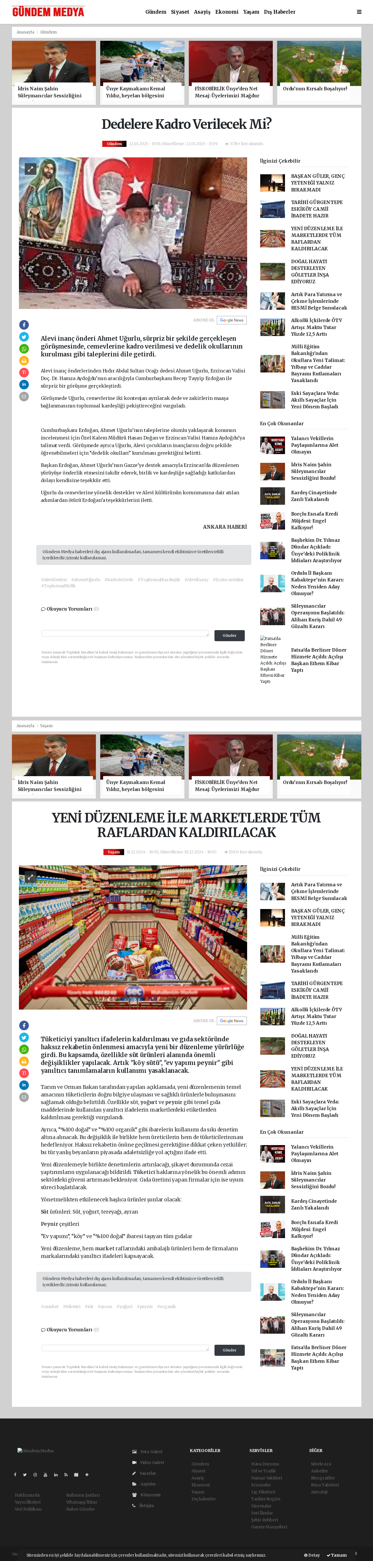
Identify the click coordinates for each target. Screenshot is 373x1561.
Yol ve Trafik (263, 1471)
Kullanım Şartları (83, 1495)
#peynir (145, 1306)
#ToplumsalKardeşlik (159, 579)
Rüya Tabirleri (325, 1485)
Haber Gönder (80, 1509)
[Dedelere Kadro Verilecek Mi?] (133, 232)
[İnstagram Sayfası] (38, 1474)
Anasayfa (26, 32)
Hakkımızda (27, 1495)
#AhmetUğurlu (85, 579)
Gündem (155, 12)
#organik (166, 1306)
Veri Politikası (28, 1509)
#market (50, 1306)
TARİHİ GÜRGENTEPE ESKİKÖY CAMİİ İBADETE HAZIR (317, 209)
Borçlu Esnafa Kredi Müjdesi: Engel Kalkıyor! (314, 520)
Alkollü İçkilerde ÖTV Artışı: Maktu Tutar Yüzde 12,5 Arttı (316, 327)
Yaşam (251, 12)
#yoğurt (125, 1306)
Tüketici (144, 1172)
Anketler (319, 1471)
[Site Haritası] (78, 1474)
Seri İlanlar (262, 1513)
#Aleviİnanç (196, 579)
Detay (313, 1555)
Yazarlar (147, 1473)
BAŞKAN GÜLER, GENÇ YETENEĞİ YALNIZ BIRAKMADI (318, 183)
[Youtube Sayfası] (48, 1474)
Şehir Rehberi (264, 1520)
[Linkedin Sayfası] (58, 1474)
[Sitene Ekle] (89, 1474)
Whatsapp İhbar (81, 1502)
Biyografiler (323, 1478)
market (105, 1248)
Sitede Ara (321, 1464)
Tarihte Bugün (265, 1499)
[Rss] (68, 1474)
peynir (174, 1102)
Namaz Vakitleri (266, 1478)
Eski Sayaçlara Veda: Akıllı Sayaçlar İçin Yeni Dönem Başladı (315, 400)
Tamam (338, 1555)
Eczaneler (261, 1485)
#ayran (105, 1306)
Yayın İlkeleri (28, 1502)
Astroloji (319, 1492)
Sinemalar (261, 1506)
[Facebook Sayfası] (17, 1474)
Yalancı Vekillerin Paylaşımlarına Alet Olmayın (314, 445)
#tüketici (71, 1306)
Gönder (230, 635)
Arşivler (148, 1484)
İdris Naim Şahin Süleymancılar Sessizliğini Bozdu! (313, 471)
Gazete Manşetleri (269, 1527)
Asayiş (202, 12)
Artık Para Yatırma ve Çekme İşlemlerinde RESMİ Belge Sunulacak (319, 301)
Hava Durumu (265, 1464)
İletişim (146, 1505)
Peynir (50, 1224)
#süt (89, 1306)
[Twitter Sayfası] (27, 1474)
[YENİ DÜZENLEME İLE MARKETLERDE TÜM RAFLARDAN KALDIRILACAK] (133, 937)
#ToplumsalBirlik (58, 585)
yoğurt (149, 1102)
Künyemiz (150, 1494)
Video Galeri (151, 1462)
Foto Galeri (151, 1451)
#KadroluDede (118, 579)
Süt (45, 1212)
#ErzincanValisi (228, 579)
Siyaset (180, 12)
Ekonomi (227, 12)
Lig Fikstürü (263, 1492)
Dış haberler (279, 12)
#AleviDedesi (54, 579)
